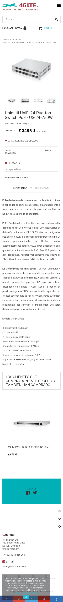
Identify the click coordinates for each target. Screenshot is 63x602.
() (48, 28)
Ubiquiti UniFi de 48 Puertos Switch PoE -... (29, 446)
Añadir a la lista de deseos (23, 141)
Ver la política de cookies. (25, 592)
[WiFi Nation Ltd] (21, 7)
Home (18, 40)
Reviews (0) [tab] (42, 188)
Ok (26, 597)
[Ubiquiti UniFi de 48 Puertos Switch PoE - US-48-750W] (31, 423)
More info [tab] (20, 188)
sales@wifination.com (14, 566)
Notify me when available (16, 177)
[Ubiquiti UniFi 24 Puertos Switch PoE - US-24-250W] (11, 101)
